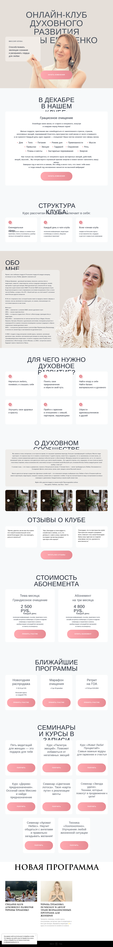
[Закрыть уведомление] (36, 935)
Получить (21, 767)
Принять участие (92, 702)
